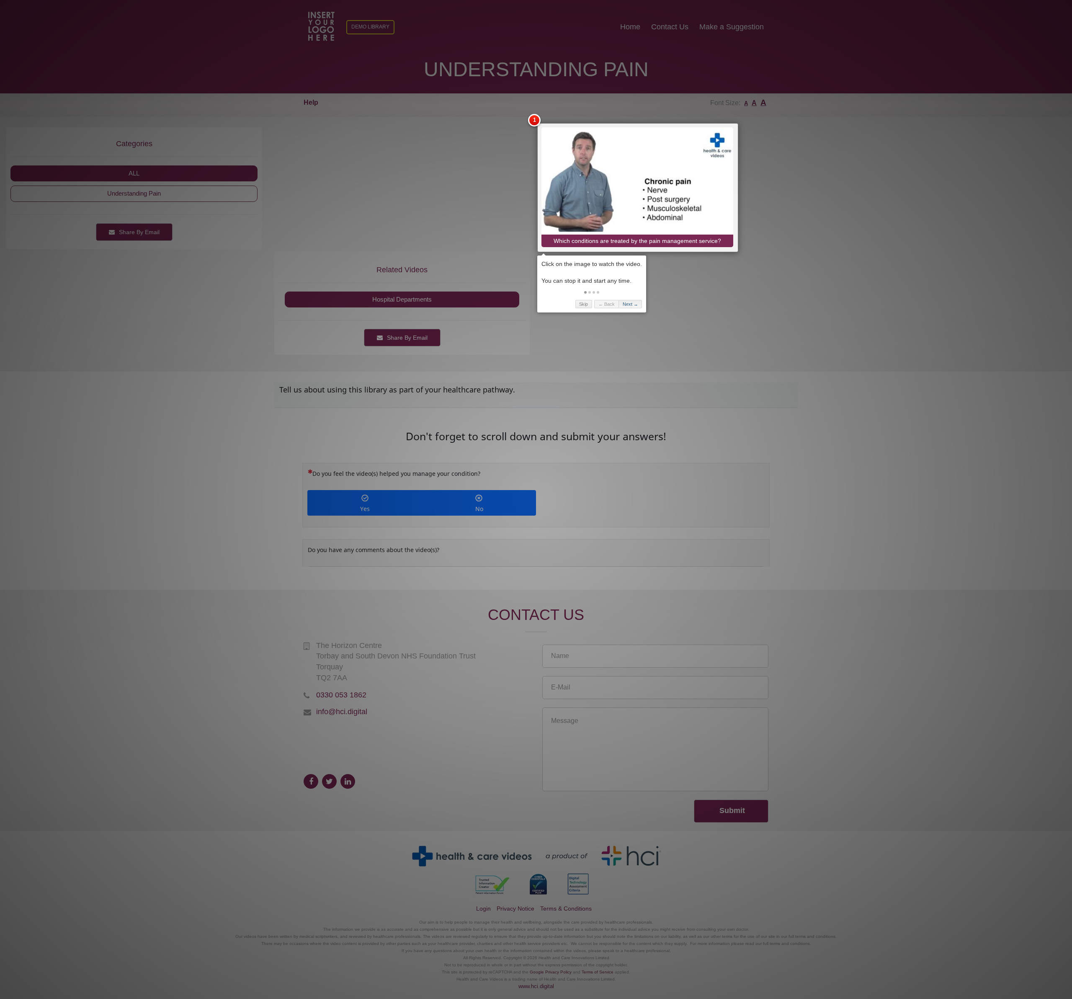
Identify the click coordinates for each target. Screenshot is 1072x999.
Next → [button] (630, 304)
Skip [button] (583, 304)
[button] (585, 292)
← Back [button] (606, 304)
